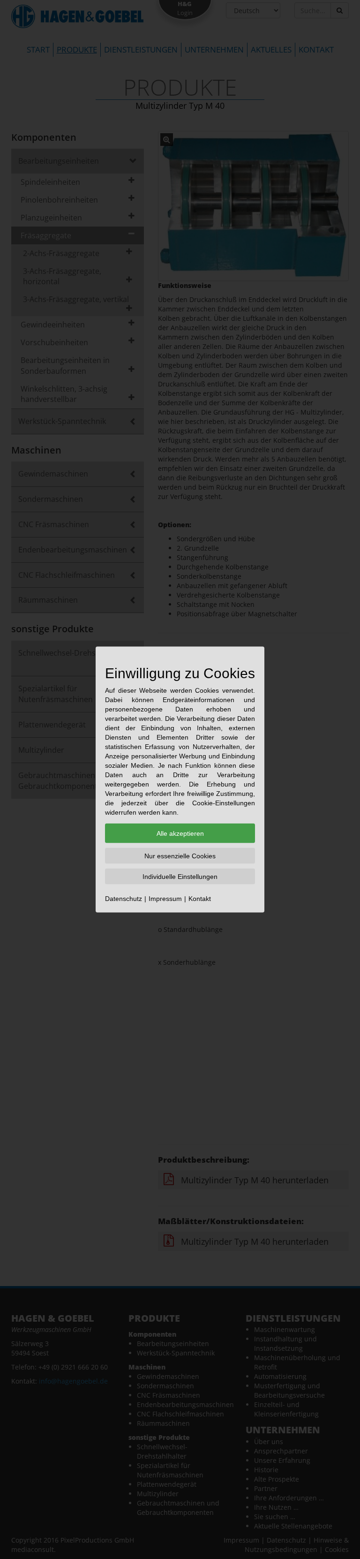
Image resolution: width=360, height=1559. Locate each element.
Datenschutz (123, 898)
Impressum (165, 898)
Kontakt (199, 898)
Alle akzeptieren (180, 833)
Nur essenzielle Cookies (180, 856)
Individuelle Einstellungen (180, 876)
